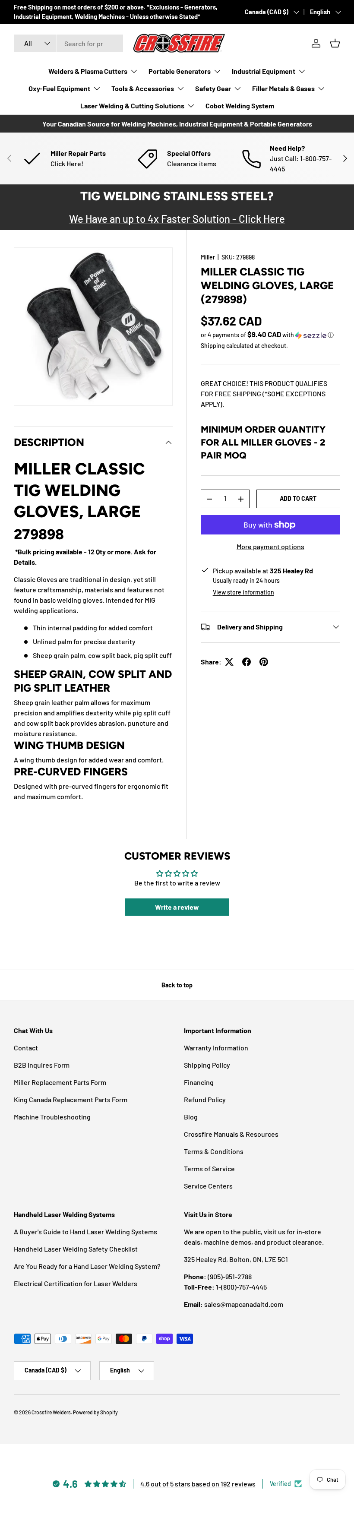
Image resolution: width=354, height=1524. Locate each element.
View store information (243, 592)
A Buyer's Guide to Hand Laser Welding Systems (85, 1231)
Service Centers (208, 1186)
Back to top (177, 985)
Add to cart (298, 498)
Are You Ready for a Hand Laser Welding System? (87, 1266)
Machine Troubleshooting (52, 1117)
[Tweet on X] (229, 661)
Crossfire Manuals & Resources (231, 1134)
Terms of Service (209, 1168)
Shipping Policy (207, 1065)
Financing (199, 1082)
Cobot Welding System (239, 105)
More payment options (270, 546)
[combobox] (68, 43)
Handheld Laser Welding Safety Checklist (76, 1249)
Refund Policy (205, 1099)
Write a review (177, 907)
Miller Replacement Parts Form (60, 1082)
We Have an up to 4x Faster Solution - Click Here (177, 218)
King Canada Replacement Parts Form (70, 1099)
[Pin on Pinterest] (263, 661)
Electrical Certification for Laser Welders (75, 1283)
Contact (26, 1047)
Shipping (213, 345)
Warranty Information (216, 1047)
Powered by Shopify (95, 1412)
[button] (335, 43)
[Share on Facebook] (246, 661)
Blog (191, 1117)
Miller (208, 257)
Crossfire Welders (51, 1412)
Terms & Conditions (213, 1151)
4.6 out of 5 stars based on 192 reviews (198, 1484)
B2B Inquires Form (42, 1065)
